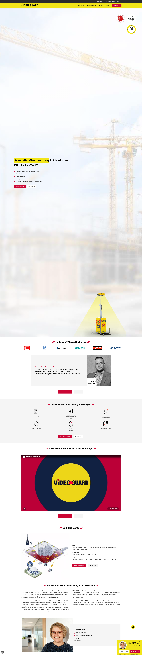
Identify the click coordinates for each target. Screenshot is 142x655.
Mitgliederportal (111, 1)
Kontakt (107, 5)
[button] (2, 652)
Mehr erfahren (31, 186)
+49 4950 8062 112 (98, 1)
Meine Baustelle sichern (65, 392)
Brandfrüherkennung (91, 5)
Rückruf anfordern (135, 651)
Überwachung (80, 5)
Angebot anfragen (20, 186)
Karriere (105, 1)
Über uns (100, 5)
